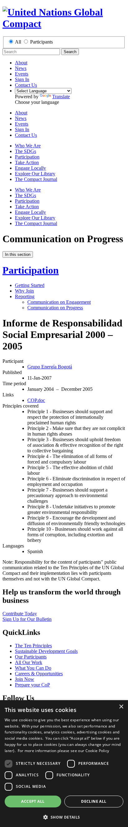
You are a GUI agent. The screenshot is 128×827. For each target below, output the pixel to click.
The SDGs (25, 151)
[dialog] (64, 763)
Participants (41, 41)
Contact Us (26, 85)
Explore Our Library (35, 173)
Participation (27, 156)
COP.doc (36, 400)
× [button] (121, 707)
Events (21, 73)
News (20, 68)
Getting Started (29, 285)
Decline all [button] (93, 801)
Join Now (24, 679)
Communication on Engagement (59, 302)
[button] (64, 817)
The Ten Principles (33, 645)
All (18, 41)
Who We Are (28, 145)
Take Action (27, 162)
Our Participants (31, 656)
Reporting (24, 296)
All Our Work (28, 662)
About (21, 62)
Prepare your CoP (32, 684)
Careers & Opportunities (39, 673)
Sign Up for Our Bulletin (27, 619)
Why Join (24, 290)
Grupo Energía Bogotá (49, 366)
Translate (61, 96)
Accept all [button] (32, 801)
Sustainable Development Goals (46, 651)
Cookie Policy (97, 750)
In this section (17, 254)
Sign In (22, 79)
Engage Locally (30, 168)
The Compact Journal (36, 179)
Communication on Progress (55, 307)
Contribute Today (19, 613)
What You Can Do (33, 668)
